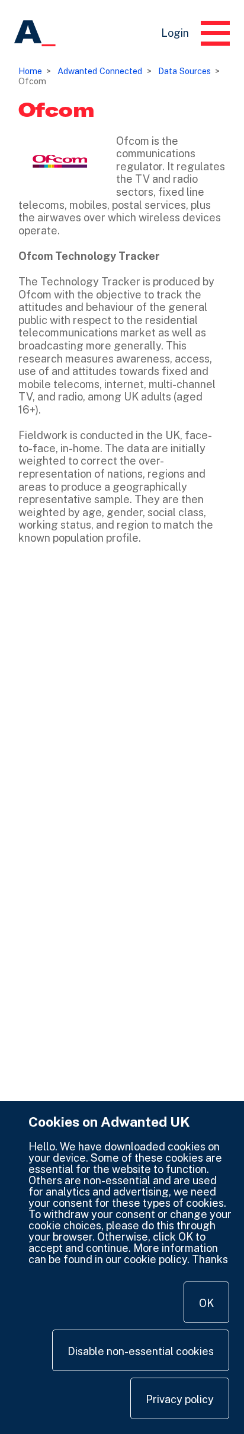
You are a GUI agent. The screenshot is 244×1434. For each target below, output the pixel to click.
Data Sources (184, 71)
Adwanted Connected (99, 71)
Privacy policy (180, 1399)
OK (206, 1303)
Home (30, 71)
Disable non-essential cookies (141, 1351)
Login (175, 33)
